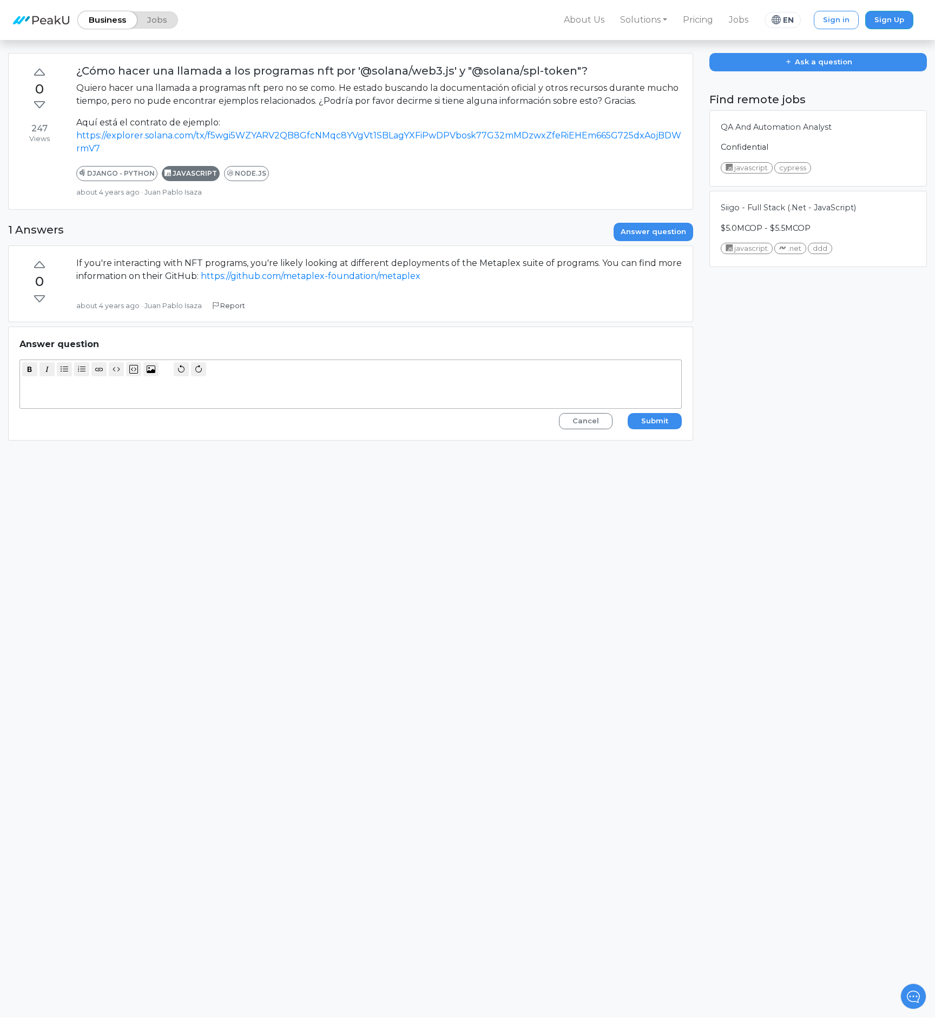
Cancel (585, 420)
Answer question (653, 231)
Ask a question (822, 61)
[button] (644, 20)
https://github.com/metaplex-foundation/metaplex (310, 276)
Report (232, 306)
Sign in (836, 19)
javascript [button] (194, 173)
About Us (584, 20)
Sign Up (889, 19)
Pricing (698, 20)
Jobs (738, 20)
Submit (654, 420)
